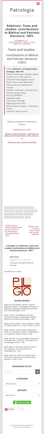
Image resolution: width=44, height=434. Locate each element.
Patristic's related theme (14, 217)
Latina (32, 42)
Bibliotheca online (26, 207)
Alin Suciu (14, 257)
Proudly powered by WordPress (21, 425)
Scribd (28, 130)
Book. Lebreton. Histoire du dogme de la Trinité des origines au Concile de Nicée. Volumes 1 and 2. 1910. (20, 357)
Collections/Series (15, 42)
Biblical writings (11, 207)
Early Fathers (10, 211)
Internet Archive (30, 211)
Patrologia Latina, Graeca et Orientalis (22, 142)
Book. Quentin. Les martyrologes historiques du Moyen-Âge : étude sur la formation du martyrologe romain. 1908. (21, 340)
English (19, 211)
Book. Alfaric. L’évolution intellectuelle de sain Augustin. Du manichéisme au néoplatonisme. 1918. (20, 349)
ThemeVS (27, 427)
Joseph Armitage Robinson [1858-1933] (19, 214)
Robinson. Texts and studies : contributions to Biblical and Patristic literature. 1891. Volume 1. (22, 135)
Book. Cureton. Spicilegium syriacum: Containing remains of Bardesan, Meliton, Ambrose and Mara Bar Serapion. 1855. (20, 317)
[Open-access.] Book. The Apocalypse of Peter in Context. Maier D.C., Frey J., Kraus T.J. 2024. (22, 324)
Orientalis (17, 44)
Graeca (26, 42)
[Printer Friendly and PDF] (22, 402)
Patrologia (22, 10)
